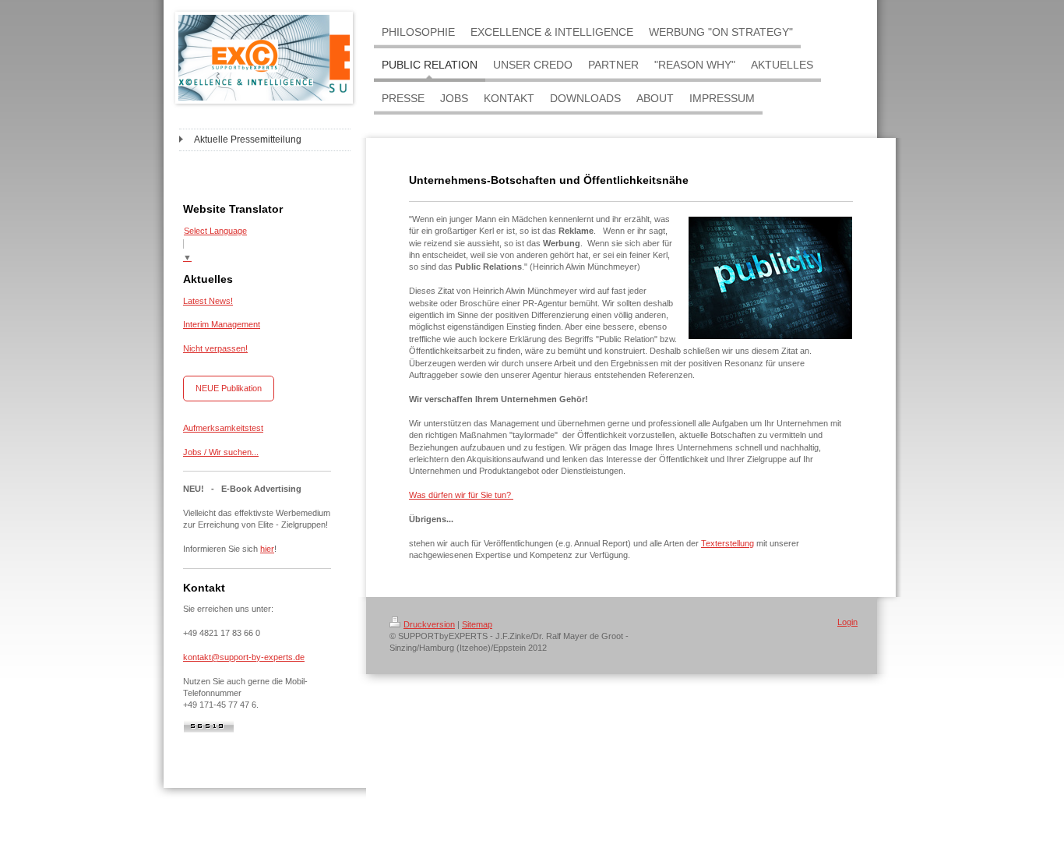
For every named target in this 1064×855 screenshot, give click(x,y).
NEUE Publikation (229, 388)
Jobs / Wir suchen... (221, 452)
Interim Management (221, 324)
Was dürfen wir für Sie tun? (461, 495)
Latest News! (208, 301)
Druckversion (429, 624)
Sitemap (477, 624)
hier (267, 548)
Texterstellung (727, 543)
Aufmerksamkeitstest (223, 428)
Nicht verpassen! (215, 348)
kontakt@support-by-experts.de (244, 657)
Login (847, 622)
